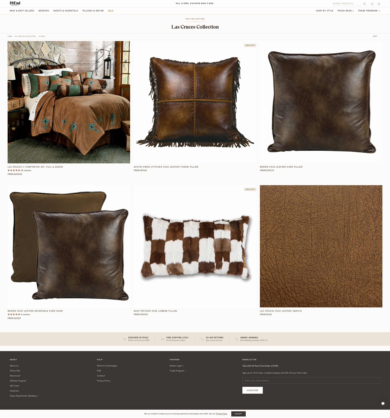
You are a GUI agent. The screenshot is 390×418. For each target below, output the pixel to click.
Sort (375, 36)
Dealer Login (176, 365)
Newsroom (15, 375)
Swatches (14, 391)
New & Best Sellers (22, 10)
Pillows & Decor (93, 10)
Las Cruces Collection (25, 36)
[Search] (364, 3)
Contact (101, 375)
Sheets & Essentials (65, 10)
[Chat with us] (383, 403)
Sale (111, 10)
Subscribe (252, 390)
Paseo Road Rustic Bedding (23, 396)
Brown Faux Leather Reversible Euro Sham (35, 311)
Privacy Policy (103, 381)
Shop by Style (324, 10)
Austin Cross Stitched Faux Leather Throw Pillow (166, 167)
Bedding (44, 10)
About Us (14, 365)
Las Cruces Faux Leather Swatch (281, 311)
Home (10, 36)
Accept (238, 414)
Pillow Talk (15, 370)
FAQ (99, 370)
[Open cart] (378, 3)
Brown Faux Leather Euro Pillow (281, 167)
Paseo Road (345, 10)
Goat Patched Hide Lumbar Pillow (155, 311)
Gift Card (14, 386)
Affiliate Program (18, 381)
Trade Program (368, 10)
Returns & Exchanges (107, 365)
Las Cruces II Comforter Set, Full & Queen (35, 167)
